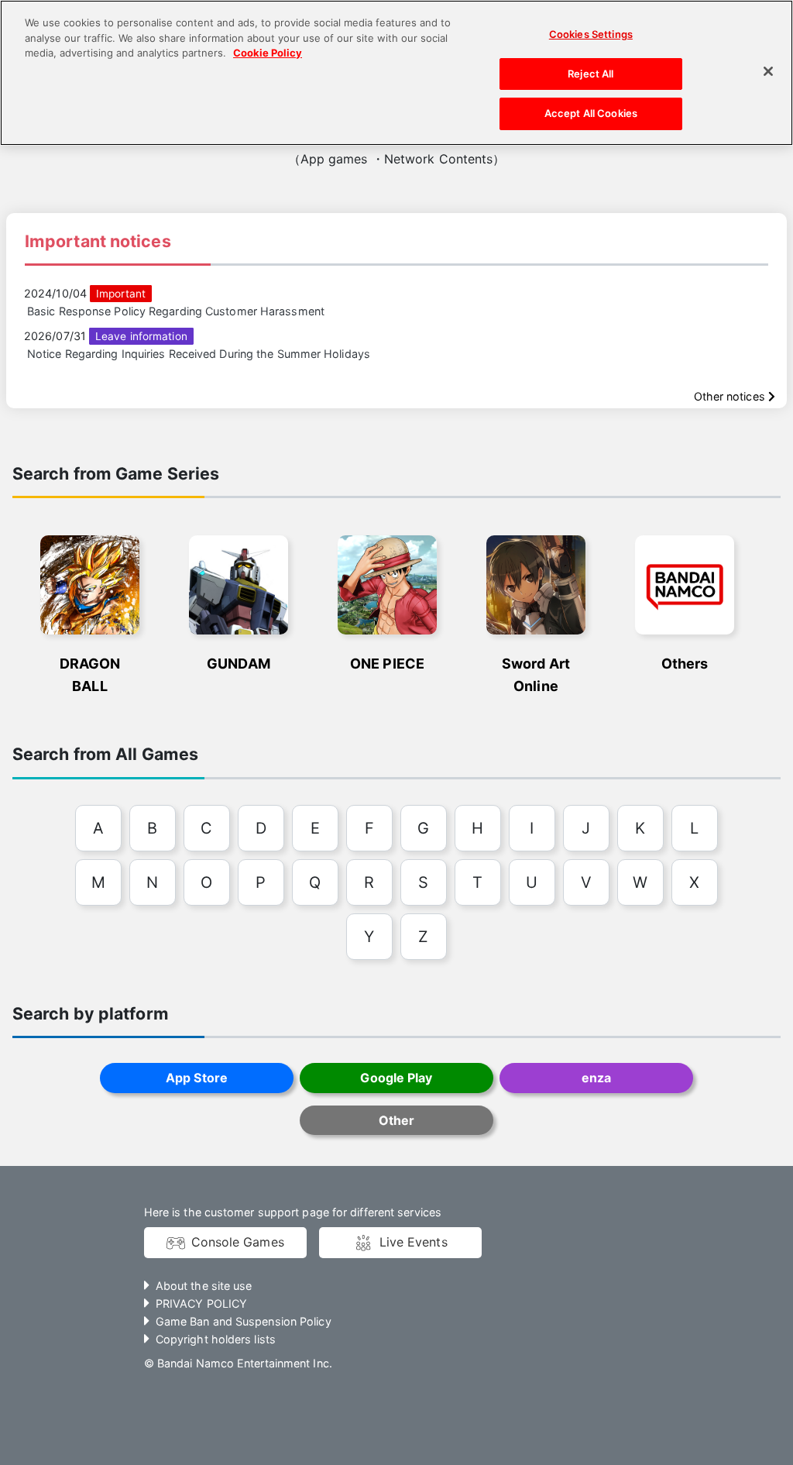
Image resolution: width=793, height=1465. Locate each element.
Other (396, 1120)
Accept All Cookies (590, 113)
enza (596, 1077)
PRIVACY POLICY (201, 1303)
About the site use (204, 1285)
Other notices (731, 396)
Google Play (396, 1077)
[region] (396, 73)
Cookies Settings (591, 34)
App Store (197, 1077)
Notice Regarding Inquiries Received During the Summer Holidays (198, 353)
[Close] (768, 71)
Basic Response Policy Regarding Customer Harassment (175, 311)
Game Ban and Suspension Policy (243, 1321)
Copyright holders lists (216, 1339)
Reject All (590, 73)
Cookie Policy (267, 52)
